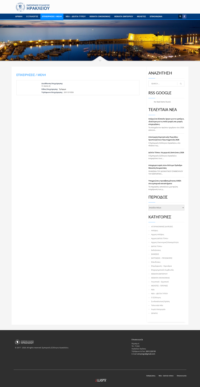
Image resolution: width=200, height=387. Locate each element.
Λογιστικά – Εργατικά (160, 281)
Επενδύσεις (155, 262)
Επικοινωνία (181, 376)
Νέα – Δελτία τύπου (166, 376)
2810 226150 (151, 351)
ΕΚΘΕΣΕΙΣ (155, 254)
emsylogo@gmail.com (146, 354)
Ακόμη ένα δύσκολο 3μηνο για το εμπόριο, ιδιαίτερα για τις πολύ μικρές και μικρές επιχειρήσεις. (166, 121)
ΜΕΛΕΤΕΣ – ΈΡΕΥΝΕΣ (159, 285)
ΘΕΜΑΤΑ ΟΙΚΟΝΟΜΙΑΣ (100, 16)
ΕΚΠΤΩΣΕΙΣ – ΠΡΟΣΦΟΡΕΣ (161, 258)
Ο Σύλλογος (156, 297)
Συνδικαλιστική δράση (160, 301)
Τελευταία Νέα (157, 305)
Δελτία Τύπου (156, 246)
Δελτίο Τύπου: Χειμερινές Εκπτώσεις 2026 (166, 152)
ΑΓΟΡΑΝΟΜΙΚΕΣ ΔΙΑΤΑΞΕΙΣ (162, 226)
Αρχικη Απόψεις (157, 234)
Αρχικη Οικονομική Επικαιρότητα (165, 242)
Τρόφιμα (62, 89)
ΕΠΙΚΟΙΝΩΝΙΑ (156, 16)
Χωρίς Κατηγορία (158, 309)
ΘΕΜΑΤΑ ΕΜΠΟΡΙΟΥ (123, 16)
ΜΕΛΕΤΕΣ (141, 16)
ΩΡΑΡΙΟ (154, 313)
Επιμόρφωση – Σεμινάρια (161, 266)
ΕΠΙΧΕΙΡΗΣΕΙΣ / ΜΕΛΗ (52, 16)
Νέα (152, 289)
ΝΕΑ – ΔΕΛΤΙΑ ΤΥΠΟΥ (76, 16)
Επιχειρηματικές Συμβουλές (162, 270)
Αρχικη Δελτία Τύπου (159, 238)
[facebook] (184, 16)
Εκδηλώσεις (156, 250)
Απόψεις (154, 230)
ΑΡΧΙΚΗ (18, 16)
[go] (180, 84)
